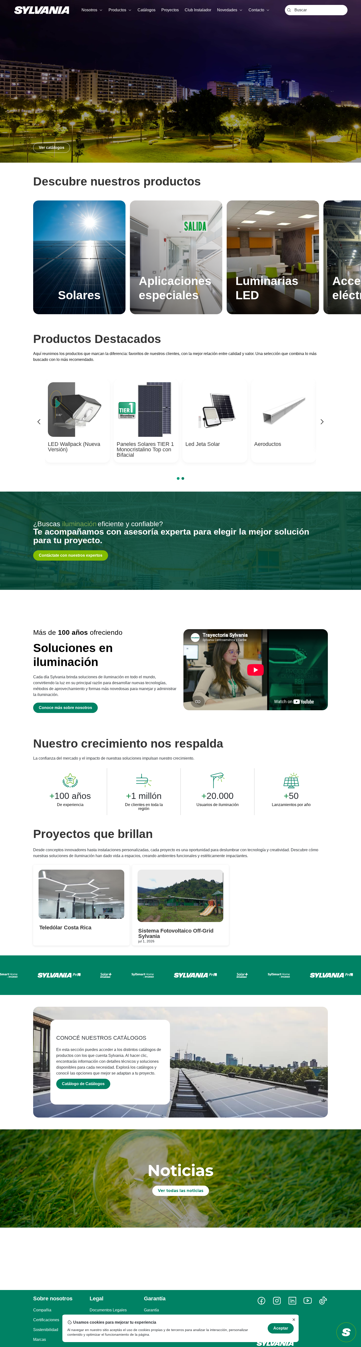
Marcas (39, 1339)
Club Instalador (198, 10)
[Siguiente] (322, 422)
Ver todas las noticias (180, 1190)
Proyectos (170, 10)
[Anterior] (39, 422)
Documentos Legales (108, 1310)
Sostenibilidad (45, 1330)
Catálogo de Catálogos (83, 1084)
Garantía (151, 1310)
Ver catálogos (51, 147)
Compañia (42, 1310)
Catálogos (146, 10)
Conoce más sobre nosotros (65, 708)
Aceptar (280, 1328)
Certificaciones (46, 1320)
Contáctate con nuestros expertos (70, 555)
